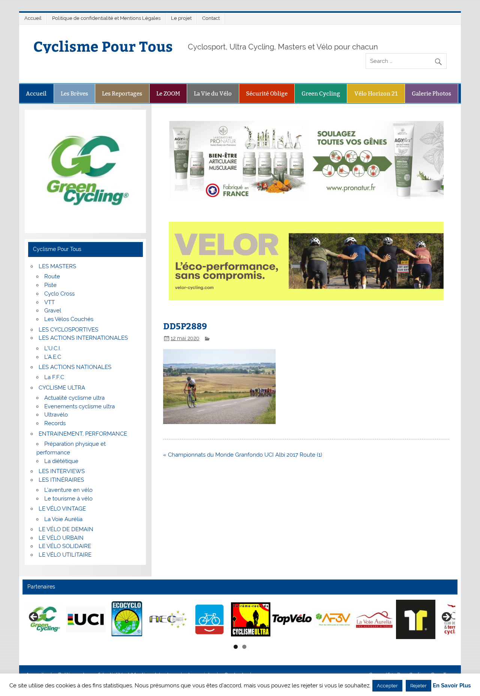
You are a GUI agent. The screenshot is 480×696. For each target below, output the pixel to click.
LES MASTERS (57, 266)
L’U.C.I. (52, 348)
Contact (211, 18)
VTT (49, 302)
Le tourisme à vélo (68, 498)
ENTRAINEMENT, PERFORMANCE (83, 433)
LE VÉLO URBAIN (61, 538)
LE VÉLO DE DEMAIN (66, 529)
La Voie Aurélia (63, 519)
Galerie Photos (431, 93)
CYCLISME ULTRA (62, 387)
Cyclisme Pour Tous (103, 45)
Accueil (33, 18)
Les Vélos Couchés (68, 319)
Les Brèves (74, 93)
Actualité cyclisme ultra (74, 397)
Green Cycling (321, 93)
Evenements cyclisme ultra (79, 406)
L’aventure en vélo (68, 490)
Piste (50, 285)
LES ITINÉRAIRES (61, 479)
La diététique (61, 461)
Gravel (52, 310)
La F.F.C (54, 377)
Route (52, 276)
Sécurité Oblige (267, 93)
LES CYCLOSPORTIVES (68, 329)
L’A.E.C (52, 357)
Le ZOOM (168, 93)
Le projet (181, 18)
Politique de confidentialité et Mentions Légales (106, 18)
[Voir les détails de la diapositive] (44, 619)
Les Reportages (122, 93)
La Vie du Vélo (213, 93)
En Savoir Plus (452, 686)
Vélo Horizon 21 (376, 93)
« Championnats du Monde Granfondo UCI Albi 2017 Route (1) (242, 454)
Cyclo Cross (59, 293)
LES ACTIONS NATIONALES (75, 367)
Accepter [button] (387, 686)
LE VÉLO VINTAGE (62, 508)
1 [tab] (236, 647)
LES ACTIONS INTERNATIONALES (83, 338)
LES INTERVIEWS (62, 471)
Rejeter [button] (418, 686)
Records (55, 423)
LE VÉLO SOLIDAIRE (65, 546)
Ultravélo (56, 414)
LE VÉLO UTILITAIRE (65, 554)
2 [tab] (244, 647)
